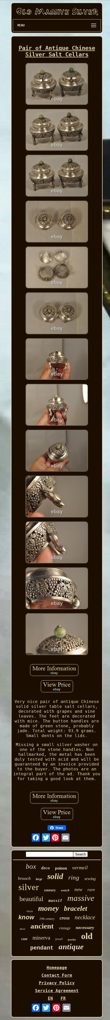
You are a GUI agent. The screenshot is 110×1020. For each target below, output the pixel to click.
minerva (41, 938)
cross (65, 918)
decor (22, 928)
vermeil (80, 867)
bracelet (75, 908)
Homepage (57, 967)
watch (65, 890)
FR (63, 998)
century (50, 890)
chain (29, 911)
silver (28, 887)
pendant (41, 948)
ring (73, 877)
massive (80, 898)
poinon (61, 868)
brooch (24, 878)
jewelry (72, 939)
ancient (42, 926)
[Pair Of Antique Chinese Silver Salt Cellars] (57, 84)
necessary (85, 927)
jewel (59, 939)
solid (55, 876)
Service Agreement (57, 990)
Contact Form (56, 975)
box (31, 866)
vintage (65, 928)
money (48, 908)
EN (50, 998)
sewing (90, 878)
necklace (85, 917)
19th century (46, 919)
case (24, 939)
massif (55, 900)
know (26, 917)
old (87, 936)
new (78, 889)
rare (91, 889)
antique (71, 946)
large (39, 879)
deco (45, 867)
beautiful (31, 899)
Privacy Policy (57, 983)
